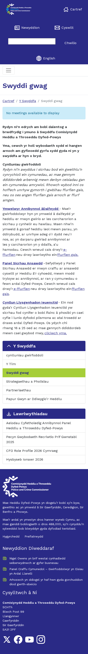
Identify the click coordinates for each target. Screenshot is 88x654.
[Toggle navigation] (9, 70)
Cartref (76, 9)
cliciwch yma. (55, 333)
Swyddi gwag (17, 373)
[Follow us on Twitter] (7, 639)
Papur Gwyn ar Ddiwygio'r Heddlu (34, 399)
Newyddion (30, 28)
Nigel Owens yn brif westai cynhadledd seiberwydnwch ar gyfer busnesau (37, 561)
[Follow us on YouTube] (29, 639)
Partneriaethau (18, 390)
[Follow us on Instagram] (41, 639)
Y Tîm (11, 364)
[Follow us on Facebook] (18, 639)
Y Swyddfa (27, 101)
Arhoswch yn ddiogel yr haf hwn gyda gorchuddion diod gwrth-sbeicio (46, 582)
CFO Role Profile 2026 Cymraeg (32, 451)
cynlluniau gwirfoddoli (24, 355)
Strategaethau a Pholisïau (27, 381)
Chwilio (70, 43)
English (49, 58)
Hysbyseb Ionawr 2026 (24, 459)
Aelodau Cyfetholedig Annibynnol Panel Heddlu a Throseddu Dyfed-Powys (38, 425)
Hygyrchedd (11, 536)
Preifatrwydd (34, 536)
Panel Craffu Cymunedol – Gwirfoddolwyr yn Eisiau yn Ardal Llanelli (46, 571)
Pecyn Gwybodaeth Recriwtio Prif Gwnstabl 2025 (41, 439)
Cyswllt (67, 28)
